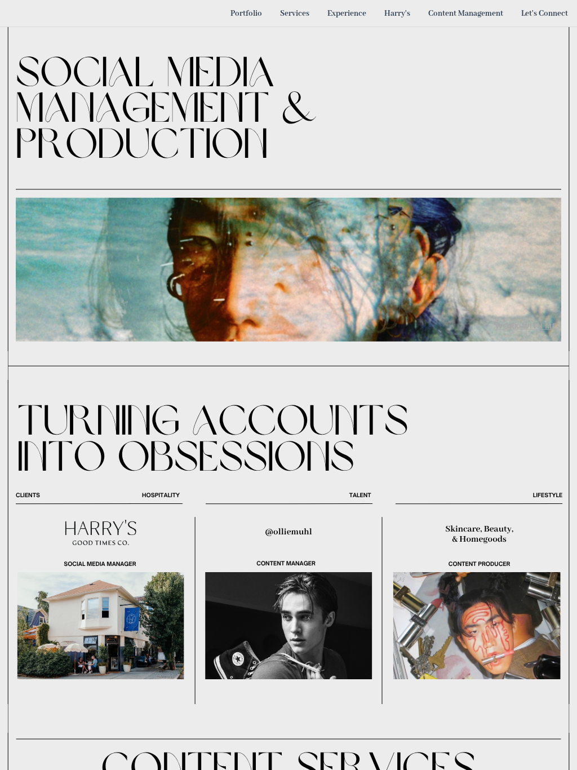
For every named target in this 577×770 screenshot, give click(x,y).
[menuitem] (246, 12)
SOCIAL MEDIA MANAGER (100, 564)
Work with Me (526, 326)
